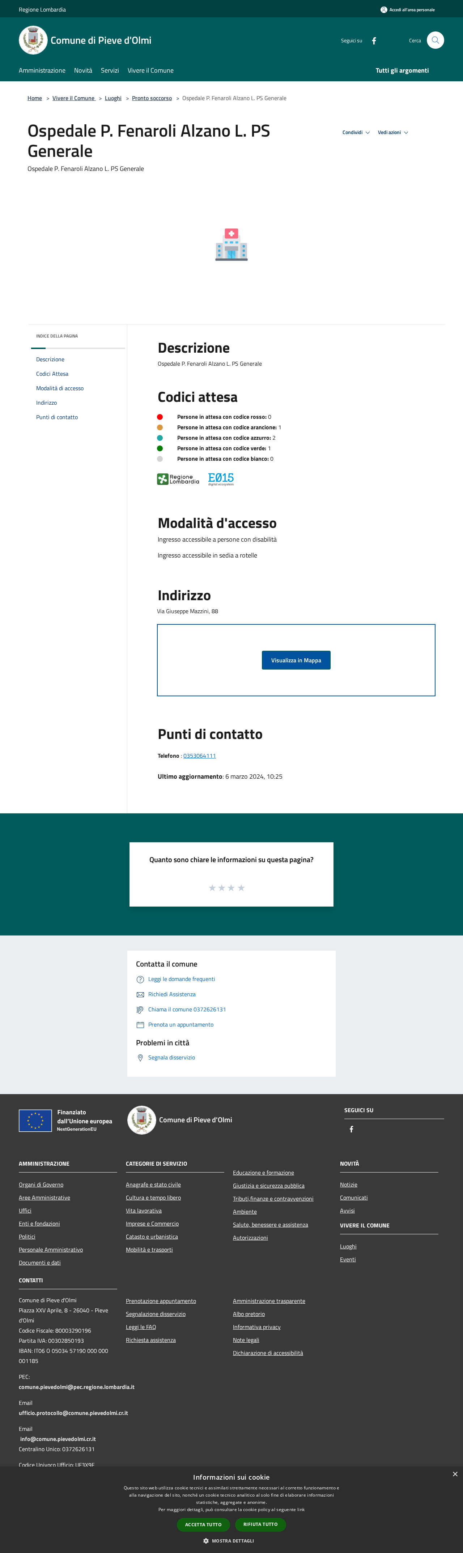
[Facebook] (371, 40)
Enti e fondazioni (39, 1223)
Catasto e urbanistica (152, 1236)
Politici (27, 1236)
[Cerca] (435, 40)
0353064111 (199, 755)
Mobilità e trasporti (149, 1249)
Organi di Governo (41, 1184)
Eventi (348, 1259)
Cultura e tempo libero (153, 1197)
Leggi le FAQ (141, 1326)
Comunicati (354, 1197)
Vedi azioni (390, 132)
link (301, 1509)
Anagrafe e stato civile (153, 1184)
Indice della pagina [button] (57, 335)
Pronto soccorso (152, 98)
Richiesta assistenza (151, 1339)
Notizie (348, 1184)
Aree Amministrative (44, 1197)
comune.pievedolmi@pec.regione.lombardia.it (77, 1386)
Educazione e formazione (263, 1172)
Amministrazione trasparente (269, 1300)
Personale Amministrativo (51, 1249)
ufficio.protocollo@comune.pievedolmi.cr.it (73, 1412)
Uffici (25, 1210)
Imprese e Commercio (152, 1223)
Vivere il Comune (74, 98)
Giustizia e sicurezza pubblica (269, 1185)
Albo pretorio (249, 1313)
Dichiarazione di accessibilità (268, 1352)
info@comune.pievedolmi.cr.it (58, 1438)
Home (34, 98)
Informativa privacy (257, 1326)
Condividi (353, 132)
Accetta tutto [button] (203, 1525)
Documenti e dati (40, 1262)
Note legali (246, 1339)
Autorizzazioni (250, 1237)
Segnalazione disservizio (156, 1313)
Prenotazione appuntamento (161, 1300)
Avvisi (347, 1210)
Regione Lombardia (42, 9)
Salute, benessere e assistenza (270, 1224)
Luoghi (113, 98)
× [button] (455, 1474)
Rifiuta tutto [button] (260, 1524)
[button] (231, 1540)
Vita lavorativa (144, 1210)
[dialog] (231, 1510)
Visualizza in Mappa (296, 660)
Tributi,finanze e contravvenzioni (273, 1198)
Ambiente (245, 1211)
